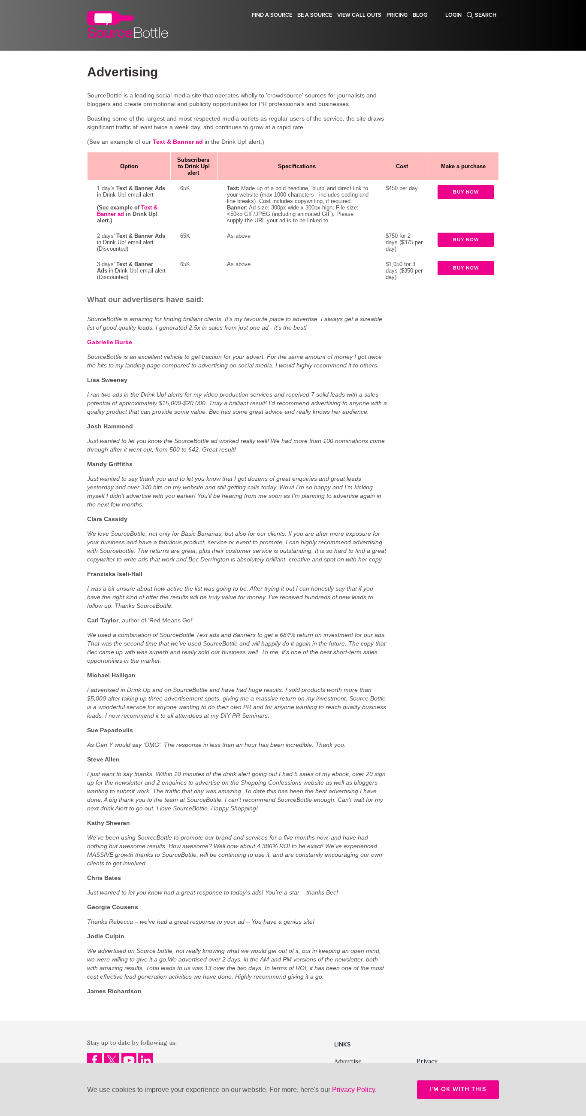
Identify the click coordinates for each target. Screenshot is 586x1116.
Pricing (397, 15)
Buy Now (466, 192)
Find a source (272, 15)
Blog (420, 15)
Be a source (314, 15)
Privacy (427, 1061)
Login (453, 15)
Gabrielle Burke (109, 342)
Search (485, 15)
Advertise (348, 1061)
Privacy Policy (353, 1089)
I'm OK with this (457, 1089)
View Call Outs (359, 15)
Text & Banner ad (178, 141)
